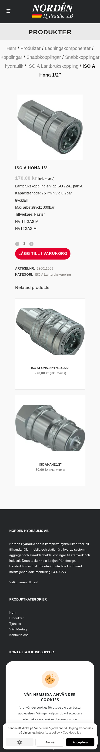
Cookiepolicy (72, 732)
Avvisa (49, 742)
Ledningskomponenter (68, 48)
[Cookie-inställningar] (19, 742)
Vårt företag (18, 629)
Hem (11, 48)
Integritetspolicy (48, 732)
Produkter (30, 48)
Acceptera (80, 742)
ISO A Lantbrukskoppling (52, 66)
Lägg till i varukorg (42, 254)
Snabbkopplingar (44, 57)
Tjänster (15, 623)
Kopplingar (11, 57)
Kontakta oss (18, 635)
